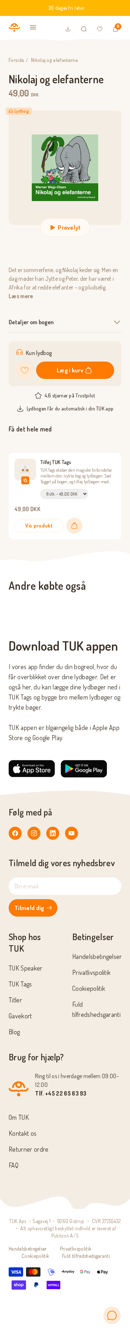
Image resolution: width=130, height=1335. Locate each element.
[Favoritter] (99, 29)
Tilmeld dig (29, 907)
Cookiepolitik (88, 988)
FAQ (13, 1165)
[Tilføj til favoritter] (24, 370)
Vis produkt (39, 525)
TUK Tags (20, 984)
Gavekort (20, 1016)
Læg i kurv (70, 370)
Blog (14, 1032)
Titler (15, 1000)
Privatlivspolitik (91, 972)
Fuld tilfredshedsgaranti (86, 1256)
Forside (16, 60)
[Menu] (33, 27)
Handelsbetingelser (97, 956)
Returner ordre (28, 1149)
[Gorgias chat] (112, 1315)
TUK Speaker (26, 968)
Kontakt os (22, 1133)
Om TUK (19, 1117)
